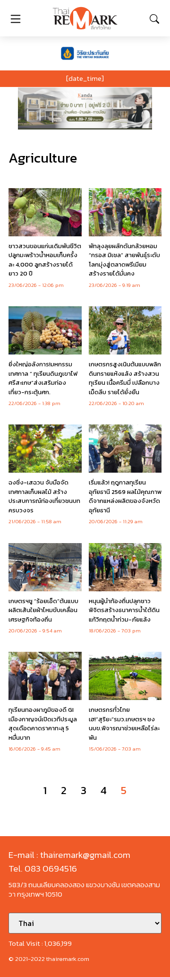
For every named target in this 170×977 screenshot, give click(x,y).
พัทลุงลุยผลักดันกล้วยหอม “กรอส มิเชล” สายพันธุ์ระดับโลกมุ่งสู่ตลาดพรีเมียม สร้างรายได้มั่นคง (124, 260)
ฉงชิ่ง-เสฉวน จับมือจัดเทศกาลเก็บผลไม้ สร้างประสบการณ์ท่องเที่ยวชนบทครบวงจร (44, 496)
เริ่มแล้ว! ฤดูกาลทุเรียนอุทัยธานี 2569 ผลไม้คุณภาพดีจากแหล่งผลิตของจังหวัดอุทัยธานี (125, 496)
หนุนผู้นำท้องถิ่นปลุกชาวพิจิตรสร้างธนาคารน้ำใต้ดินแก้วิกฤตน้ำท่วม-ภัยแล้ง (124, 610)
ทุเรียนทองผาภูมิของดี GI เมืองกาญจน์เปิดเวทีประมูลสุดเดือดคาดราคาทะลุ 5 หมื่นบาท (42, 723)
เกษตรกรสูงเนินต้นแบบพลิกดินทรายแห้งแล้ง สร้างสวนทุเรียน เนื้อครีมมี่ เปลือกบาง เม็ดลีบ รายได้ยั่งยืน (125, 378)
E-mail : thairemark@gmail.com (69, 855)
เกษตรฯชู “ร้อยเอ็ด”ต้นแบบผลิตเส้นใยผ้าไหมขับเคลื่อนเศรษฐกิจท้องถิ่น (43, 610)
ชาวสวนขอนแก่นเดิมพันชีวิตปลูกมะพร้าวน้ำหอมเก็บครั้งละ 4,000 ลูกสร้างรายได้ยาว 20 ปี (44, 260)
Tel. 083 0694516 (42, 868)
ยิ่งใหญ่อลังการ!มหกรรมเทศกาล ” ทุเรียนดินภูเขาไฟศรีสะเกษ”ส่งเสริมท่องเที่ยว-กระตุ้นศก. (42, 378)
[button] (85, 108)
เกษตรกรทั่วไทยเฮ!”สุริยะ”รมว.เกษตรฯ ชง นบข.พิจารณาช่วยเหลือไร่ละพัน (124, 723)
